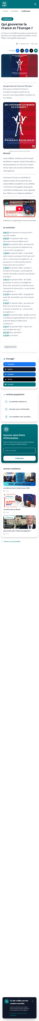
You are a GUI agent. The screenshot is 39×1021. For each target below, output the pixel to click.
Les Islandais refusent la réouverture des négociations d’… (21, 402)
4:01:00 (6, 332)
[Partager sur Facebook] (17, 50)
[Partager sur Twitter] (22, 50)
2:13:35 (6, 294)
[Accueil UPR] (4, 4)
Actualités (14, 11)
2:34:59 (6, 303)
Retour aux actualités (12, 541)
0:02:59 (6, 238)
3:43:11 (6, 326)
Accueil (5, 11)
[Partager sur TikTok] (31, 50)
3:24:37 (6, 315)
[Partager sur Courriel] (36, 50)
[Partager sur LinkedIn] (27, 50)
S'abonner (19, 458)
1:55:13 (6, 279)
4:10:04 (6, 335)
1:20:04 (6, 253)
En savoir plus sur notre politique (18, 1014)
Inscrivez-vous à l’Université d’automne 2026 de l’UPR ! (19, 409)
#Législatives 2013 (10, 347)
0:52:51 (6, 244)
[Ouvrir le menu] (35, 4)
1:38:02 (6, 268)
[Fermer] (32, 1001)
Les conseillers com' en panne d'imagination (19, 417)
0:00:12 (6, 232)
